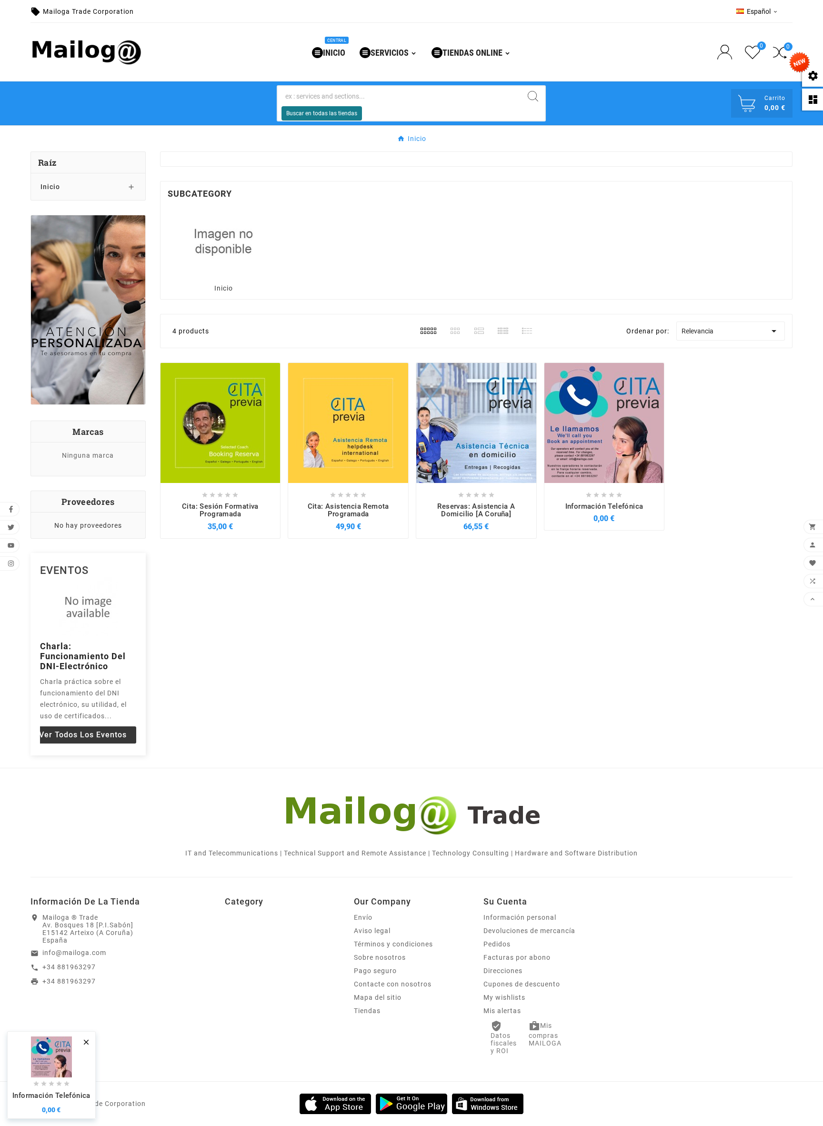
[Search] (533, 96)
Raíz (47, 162)
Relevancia (731, 331)
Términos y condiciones (393, 944)
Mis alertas (502, 1011)
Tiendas (367, 1011)
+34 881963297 (69, 967)
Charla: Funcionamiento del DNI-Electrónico (83, 656)
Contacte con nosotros (393, 984)
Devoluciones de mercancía (529, 931)
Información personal (519, 917)
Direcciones (502, 971)
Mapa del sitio (377, 997)
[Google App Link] (411, 1103)
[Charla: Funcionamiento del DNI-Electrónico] (88, 606)
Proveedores (87, 501)
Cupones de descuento (521, 984)
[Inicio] (223, 241)
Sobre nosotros (380, 957)
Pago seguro (375, 971)
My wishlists (504, 997)
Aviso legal (372, 931)
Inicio (50, 187)
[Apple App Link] (335, 1103)
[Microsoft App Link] (487, 1103)
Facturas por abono (517, 957)
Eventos (64, 570)
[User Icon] (727, 52)
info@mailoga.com (74, 952)
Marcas (87, 431)
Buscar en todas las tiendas (321, 113)
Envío (363, 917)
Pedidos (497, 944)
